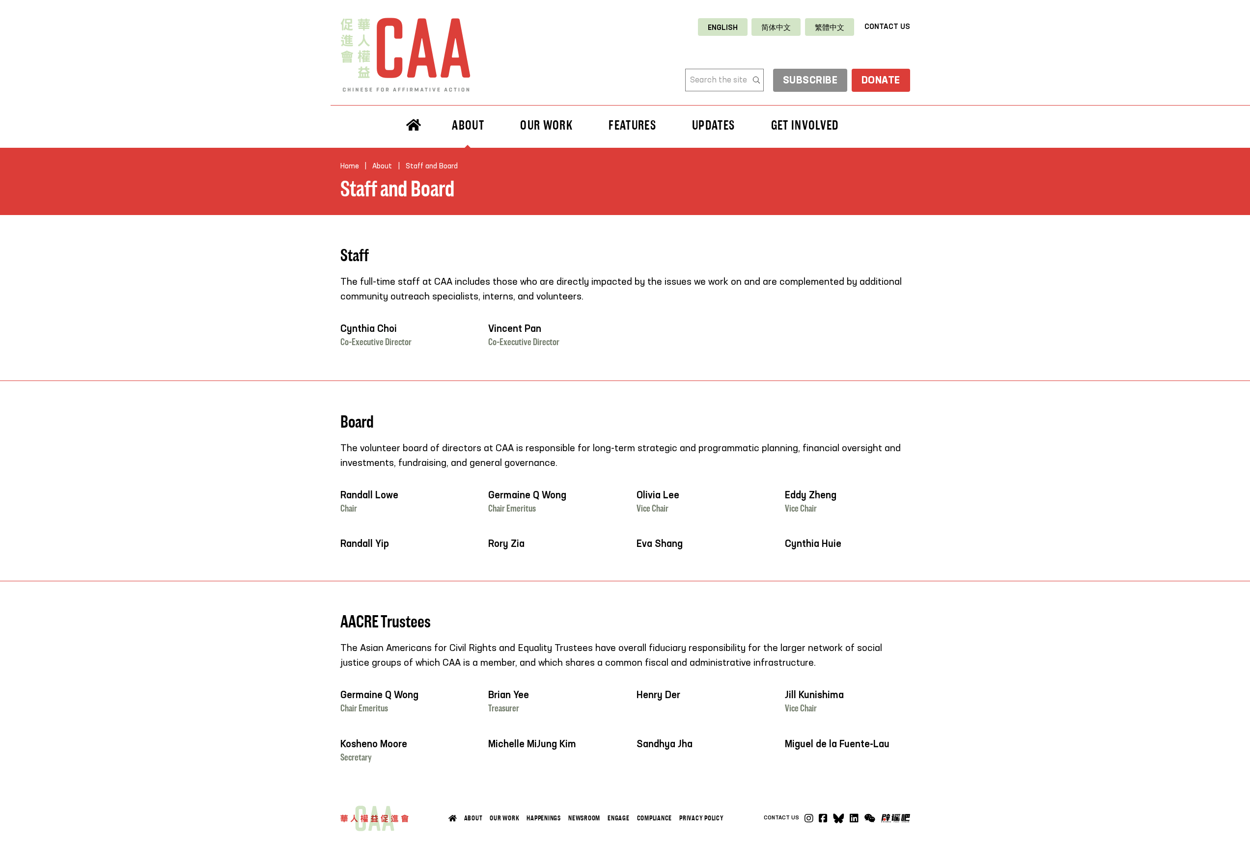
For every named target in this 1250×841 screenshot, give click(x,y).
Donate (880, 81)
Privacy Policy (701, 818)
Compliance (654, 818)
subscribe (810, 81)
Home (349, 166)
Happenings (544, 818)
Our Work (504, 818)
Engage (619, 818)
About (473, 818)
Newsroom (584, 818)
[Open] (869, 818)
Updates (713, 125)
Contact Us (887, 26)
